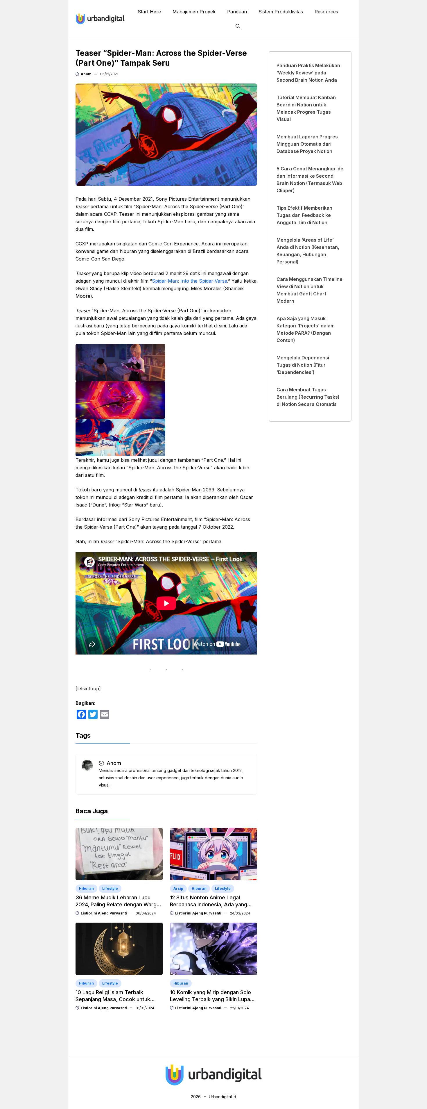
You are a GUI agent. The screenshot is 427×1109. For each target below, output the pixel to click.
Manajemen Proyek (194, 12)
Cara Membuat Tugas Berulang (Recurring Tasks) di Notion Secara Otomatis (308, 397)
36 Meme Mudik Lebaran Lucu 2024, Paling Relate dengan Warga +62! (117, 904)
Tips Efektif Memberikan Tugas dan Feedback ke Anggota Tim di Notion (304, 215)
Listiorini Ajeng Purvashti (104, 913)
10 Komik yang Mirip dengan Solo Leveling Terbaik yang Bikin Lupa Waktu (210, 999)
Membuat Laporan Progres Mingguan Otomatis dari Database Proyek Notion (307, 144)
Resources (326, 12)
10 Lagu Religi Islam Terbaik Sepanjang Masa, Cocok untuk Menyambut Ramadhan (113, 999)
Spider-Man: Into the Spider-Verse (189, 281)
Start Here (149, 12)
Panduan (237, 12)
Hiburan (86, 888)
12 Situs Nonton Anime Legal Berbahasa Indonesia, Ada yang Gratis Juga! (208, 904)
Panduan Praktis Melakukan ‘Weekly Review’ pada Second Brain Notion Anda (308, 73)
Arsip (178, 888)
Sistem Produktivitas (281, 12)
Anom (86, 74)
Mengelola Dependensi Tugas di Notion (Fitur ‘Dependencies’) (303, 365)
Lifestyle (110, 888)
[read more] (100, 18)
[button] (238, 26)
